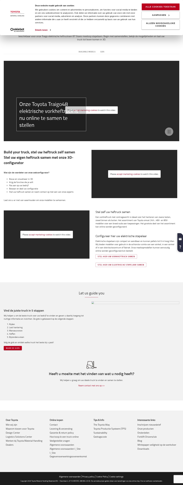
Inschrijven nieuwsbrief (149, 424)
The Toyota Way (102, 424)
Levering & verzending (61, 428)
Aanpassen (159, 15)
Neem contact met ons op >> (91, 385)
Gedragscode (100, 436)
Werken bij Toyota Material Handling (24, 440)
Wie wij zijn (11, 424)
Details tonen (41, 30)
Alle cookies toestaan (160, 7)
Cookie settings (116, 476)
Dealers (9, 444)
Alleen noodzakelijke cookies (160, 24)
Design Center (13, 432)
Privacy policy (88, 476)
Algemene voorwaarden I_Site (65, 448)
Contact (54, 424)
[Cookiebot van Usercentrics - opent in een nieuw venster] (17, 30)
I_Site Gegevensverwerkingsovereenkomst (68, 454)
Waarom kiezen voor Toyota (20, 428)
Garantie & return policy (62, 432)
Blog (139, 440)
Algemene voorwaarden (62, 444)
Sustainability (100, 432)
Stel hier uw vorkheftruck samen (116, 256)
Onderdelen (143, 432)
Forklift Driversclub (147, 436)
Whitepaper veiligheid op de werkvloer (156, 444)
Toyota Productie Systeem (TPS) (110, 428)
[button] (180, 238)
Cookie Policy (102, 476)
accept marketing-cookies (128, 174)
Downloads (143, 448)
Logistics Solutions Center (19, 436)
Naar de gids (13, 348)
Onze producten (145, 428)
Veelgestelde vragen (60, 440)
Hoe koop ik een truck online (64, 436)
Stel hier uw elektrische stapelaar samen (121, 264)
